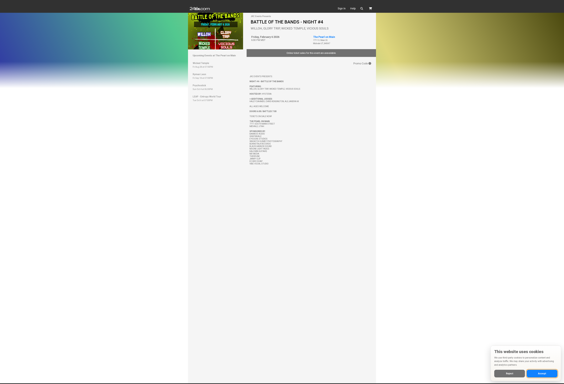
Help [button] (353, 8)
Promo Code (361, 63)
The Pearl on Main (324, 36)
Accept (542, 373)
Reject (509, 373)
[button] (362, 9)
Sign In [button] (342, 8)
